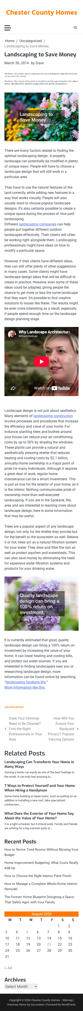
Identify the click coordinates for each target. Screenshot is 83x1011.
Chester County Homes (41, 12)
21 (49, 944)
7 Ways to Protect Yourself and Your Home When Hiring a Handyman (39, 788)
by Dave (37, 63)
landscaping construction (53, 416)
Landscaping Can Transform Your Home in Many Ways (39, 764)
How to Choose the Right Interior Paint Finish (37, 876)
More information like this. (24, 687)
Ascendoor (37, 1004)
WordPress (68, 1004)
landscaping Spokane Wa (26, 682)
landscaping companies (37, 224)
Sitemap (67, 1000)
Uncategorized (14, 707)
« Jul (8, 968)
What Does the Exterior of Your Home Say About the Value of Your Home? (39, 815)
